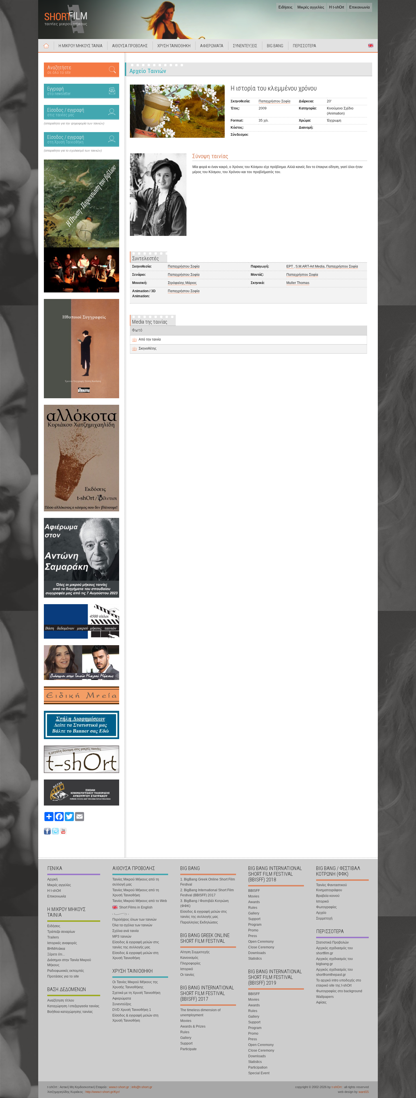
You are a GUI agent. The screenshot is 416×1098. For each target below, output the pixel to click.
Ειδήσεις (285, 7)
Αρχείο (321, 913)
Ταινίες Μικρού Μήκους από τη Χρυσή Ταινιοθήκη (135, 892)
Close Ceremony (261, 947)
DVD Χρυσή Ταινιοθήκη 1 (131, 1010)
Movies (185, 1021)
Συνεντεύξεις (121, 1004)
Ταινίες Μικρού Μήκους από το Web (139, 901)
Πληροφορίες (190, 963)
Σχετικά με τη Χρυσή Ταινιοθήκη (136, 993)
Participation (257, 1067)
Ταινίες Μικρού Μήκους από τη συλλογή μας (135, 881)
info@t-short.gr (142, 1087)
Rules (184, 1032)
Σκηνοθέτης (147, 348)
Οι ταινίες (187, 975)
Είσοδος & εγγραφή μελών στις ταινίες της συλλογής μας (135, 944)
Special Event (258, 1073)
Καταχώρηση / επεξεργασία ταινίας (73, 1006)
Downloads (257, 953)
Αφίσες (321, 1002)
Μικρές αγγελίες (310, 7)
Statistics (255, 959)
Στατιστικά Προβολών (332, 942)
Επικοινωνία (359, 7)
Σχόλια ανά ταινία (125, 931)
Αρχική (46, 45)
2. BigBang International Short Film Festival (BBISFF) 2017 (207, 892)
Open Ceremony (261, 942)
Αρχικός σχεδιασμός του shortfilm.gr (334, 950)
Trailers (53, 937)
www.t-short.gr (119, 1087)
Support (186, 1043)
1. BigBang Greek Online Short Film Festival (207, 881)
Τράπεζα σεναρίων (61, 932)
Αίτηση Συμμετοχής (195, 952)
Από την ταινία (150, 339)
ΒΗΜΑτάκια (56, 949)
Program (254, 925)
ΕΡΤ (290, 266)
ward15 (364, 1091)
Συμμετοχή (324, 918)
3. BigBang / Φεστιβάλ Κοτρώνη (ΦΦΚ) (204, 903)
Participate (188, 1049)
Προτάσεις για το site (63, 976)
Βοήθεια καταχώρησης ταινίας (70, 1012)
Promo (253, 930)
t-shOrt (337, 1087)
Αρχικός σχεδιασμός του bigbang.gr (334, 961)
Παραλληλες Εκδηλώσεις (199, 922)
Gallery (185, 1038)
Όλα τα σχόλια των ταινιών (132, 925)
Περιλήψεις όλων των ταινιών (134, 920)
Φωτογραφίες (326, 907)
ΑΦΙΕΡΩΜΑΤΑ (211, 45)
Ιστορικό (186, 969)
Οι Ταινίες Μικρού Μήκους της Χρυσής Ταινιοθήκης (135, 984)
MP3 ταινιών (121, 936)
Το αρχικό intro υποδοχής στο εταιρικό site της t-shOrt (338, 982)
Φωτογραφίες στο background (339, 991)
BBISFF (254, 891)
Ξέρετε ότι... (56, 954)
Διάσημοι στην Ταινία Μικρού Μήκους (69, 962)
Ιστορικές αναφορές (62, 943)
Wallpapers (325, 997)
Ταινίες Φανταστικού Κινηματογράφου (331, 887)
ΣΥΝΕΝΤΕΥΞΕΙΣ (245, 45)
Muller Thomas (297, 283)
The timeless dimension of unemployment (200, 1012)
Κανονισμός (189, 958)
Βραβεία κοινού (328, 896)
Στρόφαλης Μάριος (182, 283)
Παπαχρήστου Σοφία (274, 101)
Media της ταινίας (149, 322)
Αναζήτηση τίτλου (60, 1000)
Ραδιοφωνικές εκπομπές (65, 971)
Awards (254, 902)
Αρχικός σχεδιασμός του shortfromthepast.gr (334, 972)
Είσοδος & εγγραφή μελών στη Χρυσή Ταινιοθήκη (135, 955)
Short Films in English (371, 45)
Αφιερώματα (121, 998)
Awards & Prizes (192, 1026)
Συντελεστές (145, 258)
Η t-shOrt (336, 7)
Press (252, 936)
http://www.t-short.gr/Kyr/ (102, 1091)
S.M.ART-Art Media (310, 266)
